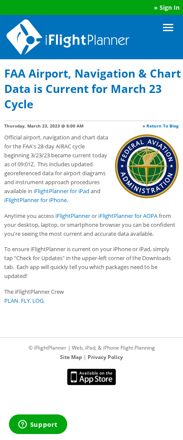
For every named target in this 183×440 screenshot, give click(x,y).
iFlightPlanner (72, 216)
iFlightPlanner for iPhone (35, 200)
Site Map (71, 357)
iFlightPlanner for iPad (61, 191)
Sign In (170, 7)
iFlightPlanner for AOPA (127, 216)
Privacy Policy (105, 357)
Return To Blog (162, 126)
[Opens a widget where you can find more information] (38, 425)
